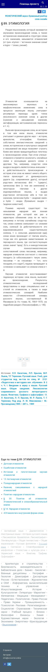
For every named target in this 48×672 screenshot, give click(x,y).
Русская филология (26, 543)
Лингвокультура (8, 540)
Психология (7, 605)
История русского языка (35, 534)
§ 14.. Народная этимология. (17, 509)
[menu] (3, 4)
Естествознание (20, 579)
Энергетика (21, 621)
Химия (40, 615)
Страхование (23, 608)
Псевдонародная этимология (18, 483)
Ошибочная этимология (15, 468)
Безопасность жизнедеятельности (21, 567)
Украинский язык (10, 553)
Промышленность (34, 602)
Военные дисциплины (14, 573)
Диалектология (36, 531)
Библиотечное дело (11, 570)
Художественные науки (14, 618)
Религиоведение (36, 605)
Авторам (7, 655)
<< (41, 6)
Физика (40, 611)
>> (46, 6)
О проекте (7, 650)
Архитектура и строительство (24, 563)
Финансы (25, 615)
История (36, 589)
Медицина (22, 595)
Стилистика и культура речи (30, 550)
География (38, 573)
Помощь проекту (29, 4)
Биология (40, 570)
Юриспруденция (38, 621)
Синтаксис (16, 547)
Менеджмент (38, 595)
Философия (7, 615)
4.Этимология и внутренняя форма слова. (24, 513)
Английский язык (13, 531)
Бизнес (29, 570)
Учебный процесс (22, 611)
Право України (12, 602)
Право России (39, 599)
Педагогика (7, 599)
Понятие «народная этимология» (19, 494)
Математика (7, 595)
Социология (7, 608)
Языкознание (9, 624)
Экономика (7, 621)
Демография (21, 576)
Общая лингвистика (28, 540)
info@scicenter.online (12, 658)
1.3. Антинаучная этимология (17, 479)
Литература (25, 592)
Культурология (9, 592)
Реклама (20, 605)
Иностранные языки (11, 534)
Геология (6, 576)
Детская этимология (14, 464)
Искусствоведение (11, 589)
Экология (39, 618)
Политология (23, 599)
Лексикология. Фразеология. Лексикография (24, 537)
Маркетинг (40, 592)
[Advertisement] (24, 73)
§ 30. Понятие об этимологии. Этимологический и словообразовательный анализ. (25, 501)
